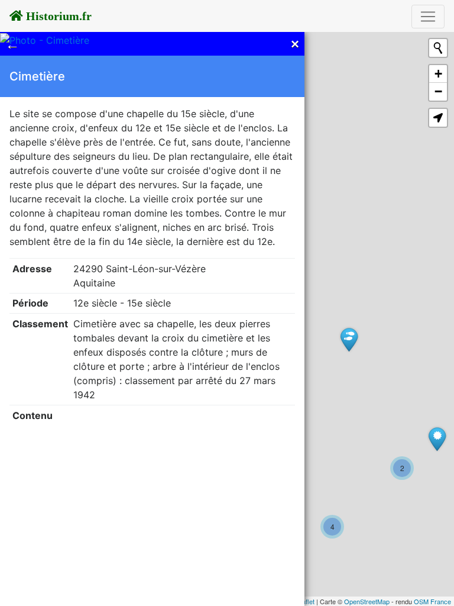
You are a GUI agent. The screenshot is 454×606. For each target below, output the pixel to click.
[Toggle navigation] (428, 16)
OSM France (432, 601)
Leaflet (304, 601)
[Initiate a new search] (438, 48)
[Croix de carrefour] (437, 439)
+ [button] (438, 73)
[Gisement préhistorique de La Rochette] (349, 339)
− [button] (438, 91)
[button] (438, 118)
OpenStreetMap (367, 601)
